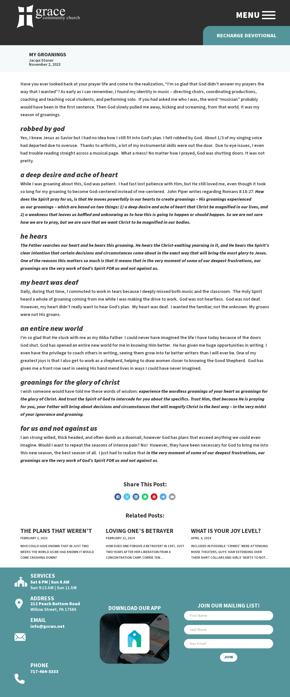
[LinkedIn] (136, 496)
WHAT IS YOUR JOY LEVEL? (226, 531)
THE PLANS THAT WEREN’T (56, 531)
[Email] (172, 496)
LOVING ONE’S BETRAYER (139, 531)
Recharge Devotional (246, 36)
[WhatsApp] (145, 496)
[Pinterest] (154, 496)
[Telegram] (163, 496)
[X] (126, 496)
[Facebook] (117, 496)
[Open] (269, 15)
